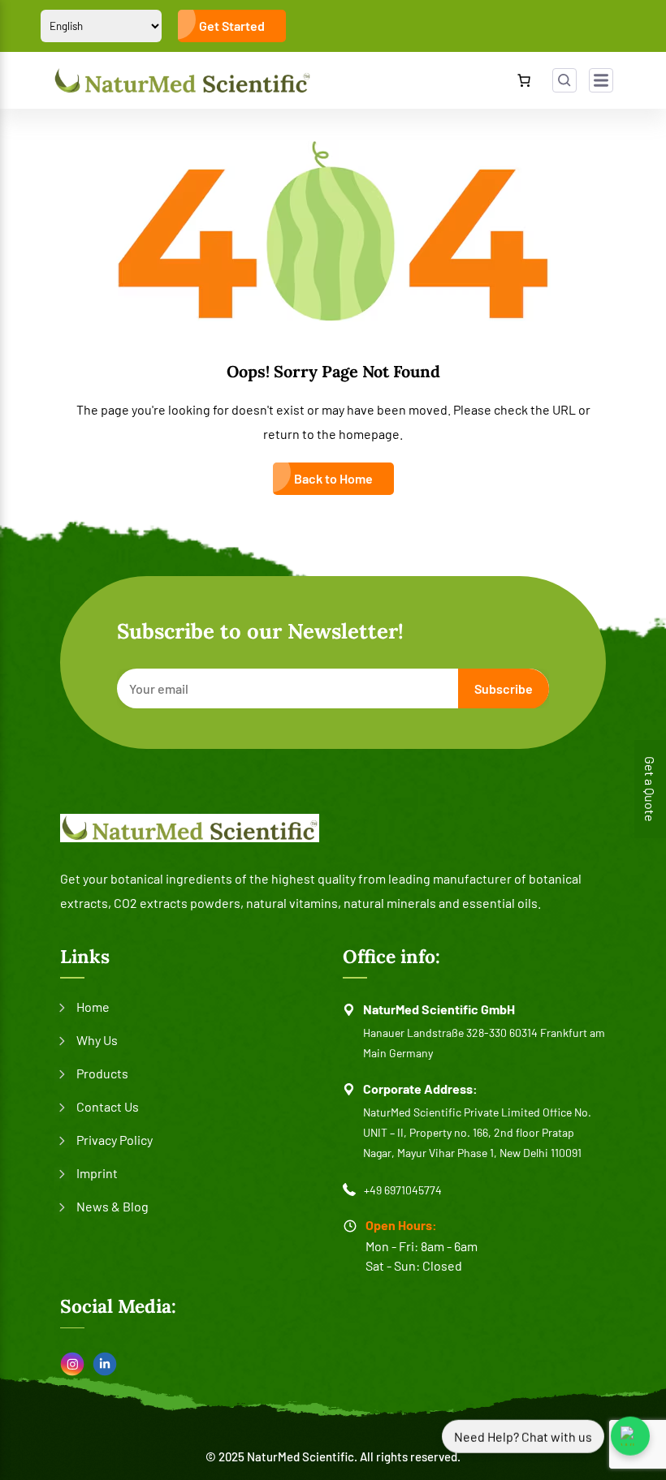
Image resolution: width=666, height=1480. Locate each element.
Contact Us (107, 1106)
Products (102, 1073)
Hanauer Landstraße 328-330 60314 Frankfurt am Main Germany (484, 1043)
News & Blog (112, 1206)
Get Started (232, 25)
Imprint (97, 1173)
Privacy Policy (114, 1139)
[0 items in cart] (524, 80)
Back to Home (333, 478)
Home (93, 1006)
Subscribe (503, 688)
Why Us (97, 1040)
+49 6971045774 (403, 1190)
